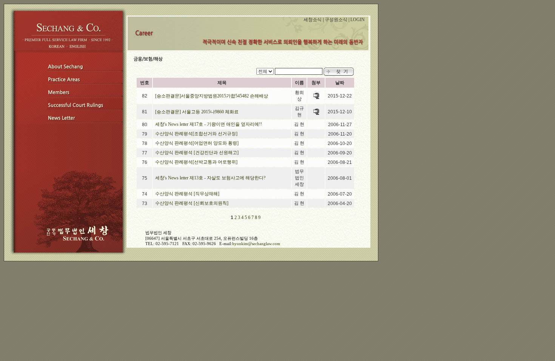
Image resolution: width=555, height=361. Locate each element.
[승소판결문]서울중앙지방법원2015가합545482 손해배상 (211, 96)
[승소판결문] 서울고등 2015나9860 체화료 (197, 111)
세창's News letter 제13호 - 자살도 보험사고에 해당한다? (210, 177)
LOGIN (357, 19)
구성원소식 (336, 19)
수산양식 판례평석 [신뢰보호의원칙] (191, 203)
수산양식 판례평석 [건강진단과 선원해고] (197, 152)
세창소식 (313, 19)
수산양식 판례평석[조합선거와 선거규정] (196, 133)
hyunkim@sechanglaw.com (256, 243)
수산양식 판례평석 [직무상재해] (187, 193)
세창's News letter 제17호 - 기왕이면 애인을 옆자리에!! (208, 124)
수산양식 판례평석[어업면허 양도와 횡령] (197, 143)
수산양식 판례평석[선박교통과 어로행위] (196, 162)
